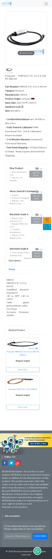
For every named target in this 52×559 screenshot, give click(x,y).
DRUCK (23, 95)
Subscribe (40, 536)
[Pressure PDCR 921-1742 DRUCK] (23, 382)
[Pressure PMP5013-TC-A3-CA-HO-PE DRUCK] (9, 69)
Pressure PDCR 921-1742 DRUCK (23, 389)
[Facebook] (4, 463)
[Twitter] (11, 463)
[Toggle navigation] (46, 3)
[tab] (14, 260)
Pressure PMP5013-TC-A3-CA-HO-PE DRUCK (23, 353)
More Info (22, 369)
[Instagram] (18, 463)
